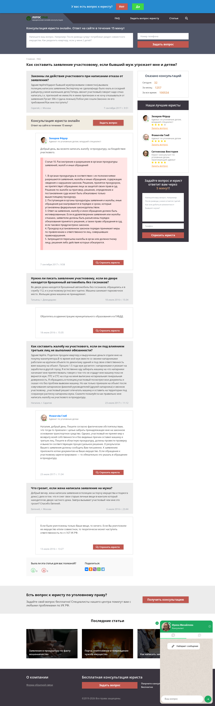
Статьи (173, 18)
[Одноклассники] (90, 569)
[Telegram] (103, 569)
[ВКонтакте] (86, 569)
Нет (121, 6)
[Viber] (95, 569)
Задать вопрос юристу (144, 18)
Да (138, 6)
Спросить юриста (109, 262)
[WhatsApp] (99, 569)
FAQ (117, 18)
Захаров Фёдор (58, 138)
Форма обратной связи (39, 685)
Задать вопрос (163, 44)
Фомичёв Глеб (58, 415)
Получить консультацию (165, 600)
